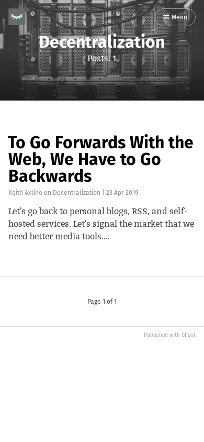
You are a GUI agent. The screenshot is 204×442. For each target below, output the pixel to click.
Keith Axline (25, 192)
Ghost (189, 335)
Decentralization (76, 192)
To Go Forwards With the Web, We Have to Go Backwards (101, 159)
